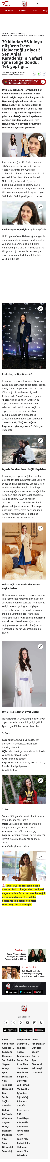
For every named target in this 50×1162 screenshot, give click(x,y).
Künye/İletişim (24, 1122)
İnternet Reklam (24, 1110)
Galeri (5, 1110)
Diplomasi (22, 1080)
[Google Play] (25, 992)
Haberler (5, 33)
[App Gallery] (38, 992)
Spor (4, 1072)
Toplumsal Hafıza (24, 1056)
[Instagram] (20, 1022)
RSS (19, 1114)
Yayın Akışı (23, 1138)
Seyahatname (24, 1072)
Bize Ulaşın (23, 1118)
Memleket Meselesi (24, 1068)
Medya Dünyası (24, 1088)
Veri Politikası (24, 1126)
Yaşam (34, 10)
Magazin (7, 1076)
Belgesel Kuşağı (24, 1076)
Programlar (23, 1039)
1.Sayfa (21, 1105)
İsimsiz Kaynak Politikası (24, 1155)
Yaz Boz (21, 1047)
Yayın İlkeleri (24, 1151)
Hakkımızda (24, 1147)
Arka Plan (22, 1064)
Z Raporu (22, 1101)
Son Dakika (8, 1060)
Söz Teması (23, 1084)
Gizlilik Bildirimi (24, 1143)
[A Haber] (24, 4)
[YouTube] (27, 1022)
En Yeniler (9, 10)
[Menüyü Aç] (44, 3)
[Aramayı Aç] (38, 3)
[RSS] (41, 1022)
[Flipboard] (34, 1022)
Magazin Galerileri (17, 33)
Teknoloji (7, 1084)
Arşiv (20, 1134)
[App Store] (11, 992)
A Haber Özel (9, 1047)
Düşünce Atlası (24, 1043)
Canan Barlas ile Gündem (24, 1060)
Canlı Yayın (8, 1043)
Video (5, 1039)
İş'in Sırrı (22, 1093)
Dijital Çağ (22, 1097)
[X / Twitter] (13, 1022)
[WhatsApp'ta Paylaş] (39, 74)
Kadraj (20, 1051)
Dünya (5, 1068)
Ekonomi (7, 1056)
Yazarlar (6, 1105)
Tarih (5, 1097)
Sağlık (5, 1101)
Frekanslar (23, 1130)
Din (4, 1093)
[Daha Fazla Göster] (44, 74)
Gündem (22, 10)
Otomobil (7, 1088)
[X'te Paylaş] (34, 74)
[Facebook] (6, 1022)
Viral (4, 1080)
